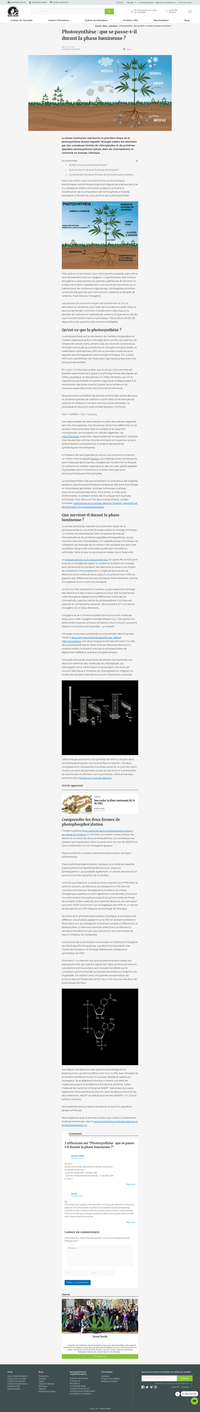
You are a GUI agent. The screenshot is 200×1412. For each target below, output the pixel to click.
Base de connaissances (165, 3)
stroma (95, 459)
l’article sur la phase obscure (95, 778)
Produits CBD (130, 20)
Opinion (42, 1389)
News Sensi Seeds (47, 1392)
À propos (105, 1376)
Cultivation (44, 1376)
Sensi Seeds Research (17, 1376)
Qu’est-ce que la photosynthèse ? (88, 165)
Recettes (43, 1386)
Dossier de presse (109, 1381)
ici (192, 1384)
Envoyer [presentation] (185, 1378)
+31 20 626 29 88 (184, 2)
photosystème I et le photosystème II (86, 560)
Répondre (130, 1184)
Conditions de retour (79, 1389)
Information (106, 1372)
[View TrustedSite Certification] (148, 1399)
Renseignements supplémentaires (78, 1373)
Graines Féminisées (58, 20)
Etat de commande (79, 1378)
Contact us (75, 1381)
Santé (41, 1381)
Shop (9, 1372)
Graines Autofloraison (96, 20)
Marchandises (161, 20)
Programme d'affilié (110, 1379)
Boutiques (75, 1384)
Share (129, 49)
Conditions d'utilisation (80, 1394)
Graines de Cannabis (22, 20)
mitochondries (70, 437)
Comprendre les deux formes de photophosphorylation (101, 175)
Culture (97, 796)
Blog (186, 20)
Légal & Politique (46, 1384)
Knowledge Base (146, 3)
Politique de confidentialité (82, 1391)
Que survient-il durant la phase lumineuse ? (94, 170)
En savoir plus (100, 1356)
